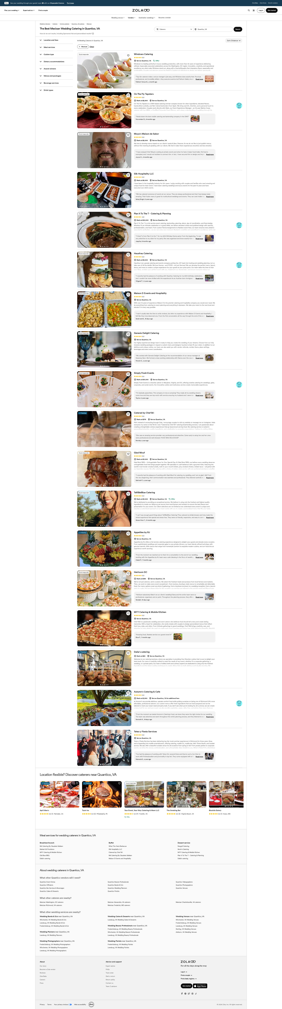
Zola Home (263, 3)
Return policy (110, 980)
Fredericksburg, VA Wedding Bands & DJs (54, 926)
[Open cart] (253, 10)
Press (41, 983)
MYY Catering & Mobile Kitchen (51, 852)
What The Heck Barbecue (118, 846)
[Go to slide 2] (102, 87)
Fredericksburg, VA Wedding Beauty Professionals (125, 929)
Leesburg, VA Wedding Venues (186, 926)
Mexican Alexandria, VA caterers (119, 902)
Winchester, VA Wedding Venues (187, 920)
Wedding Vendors (45, 24)
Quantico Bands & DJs (115, 885)
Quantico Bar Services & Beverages (52, 888)
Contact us (109, 983)
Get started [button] (272, 10)
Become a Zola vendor (47, 969)
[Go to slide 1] (101, 87)
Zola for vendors (273, 3)
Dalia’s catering (45, 858)
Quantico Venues (182, 888)
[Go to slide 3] (104, 87)
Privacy (42, 1004)
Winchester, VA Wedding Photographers (54, 947)
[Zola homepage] (141, 10)
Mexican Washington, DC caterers (51, 902)
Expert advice (28, 10)
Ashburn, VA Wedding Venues (186, 932)
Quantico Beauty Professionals (118, 882)
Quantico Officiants (46, 885)
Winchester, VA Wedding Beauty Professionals (124, 932)
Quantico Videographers (184, 882)
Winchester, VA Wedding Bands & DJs (53, 920)
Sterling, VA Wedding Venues (186, 929)
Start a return (110, 976)
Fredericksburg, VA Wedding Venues (188, 923)
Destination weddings (146, 18)
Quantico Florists (113, 891)
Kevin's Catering (183, 849)
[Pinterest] (185, 994)
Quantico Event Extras (47, 882)
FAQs (107, 969)
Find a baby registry (188, 979)
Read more (199, 79)
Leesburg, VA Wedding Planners (51, 935)
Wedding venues (117, 18)
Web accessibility (80, 1004)
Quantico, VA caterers (78, 24)
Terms (49, 1004)
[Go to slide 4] (106, 87)
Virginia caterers (64, 24)
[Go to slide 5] (108, 87)
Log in (183, 972)
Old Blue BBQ (44, 855)
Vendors (131, 18)
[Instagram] (192, 994)
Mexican (89, 24)
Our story (43, 966)
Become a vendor (165, 17)
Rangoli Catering (183, 846)
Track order (110, 973)
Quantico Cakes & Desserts (49, 891)
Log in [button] (261, 10)
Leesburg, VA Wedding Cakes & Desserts (122, 920)
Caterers (55, 24)
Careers (42, 980)
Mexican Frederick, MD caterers (119, 905)
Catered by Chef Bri (116, 852)
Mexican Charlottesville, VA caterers (188, 902)
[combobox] (213, 29)
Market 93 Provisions (47, 849)
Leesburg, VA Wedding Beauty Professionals (123, 935)
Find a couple (43, 10)
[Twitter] (189, 994)
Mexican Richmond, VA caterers (51, 905)
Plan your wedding (10, 10)
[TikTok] (196, 994)
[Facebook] (182, 994)
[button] (191, 29)
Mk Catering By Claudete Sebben (51, 846)
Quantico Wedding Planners (117, 888)
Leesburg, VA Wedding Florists (118, 947)
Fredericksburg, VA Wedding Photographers (55, 944)
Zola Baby (255, 3)
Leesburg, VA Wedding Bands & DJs (52, 923)
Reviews (42, 973)
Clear (92, 47)
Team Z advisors (111, 986)
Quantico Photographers (184, 885)
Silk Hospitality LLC (115, 849)
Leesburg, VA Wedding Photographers (53, 950)
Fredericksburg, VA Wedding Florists (120, 944)
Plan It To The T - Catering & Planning (191, 855)
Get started (187, 986)
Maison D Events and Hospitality (120, 858)
